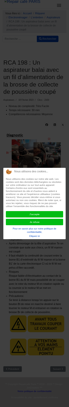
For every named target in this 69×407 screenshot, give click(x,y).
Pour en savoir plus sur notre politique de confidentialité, (34, 230)
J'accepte (34, 214)
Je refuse (35, 222)
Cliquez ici (34, 236)
